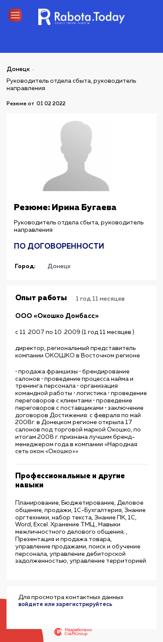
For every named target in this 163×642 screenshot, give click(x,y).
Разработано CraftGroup (78, 632)
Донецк (18, 69)
